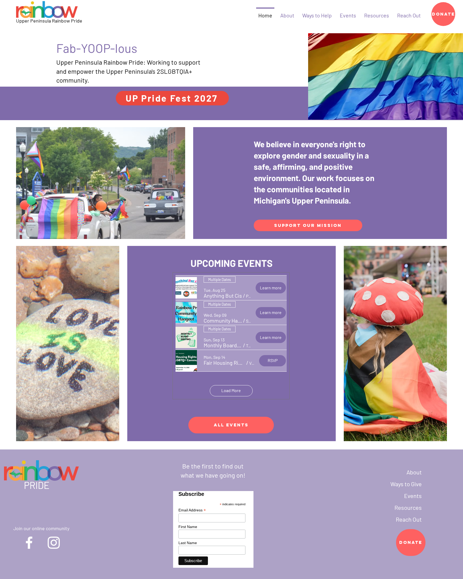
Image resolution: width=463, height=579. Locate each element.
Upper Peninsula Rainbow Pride (49, 21)
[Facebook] (29, 542)
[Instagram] (54, 542)
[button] (223, 295)
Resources (408, 507)
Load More (231, 390)
